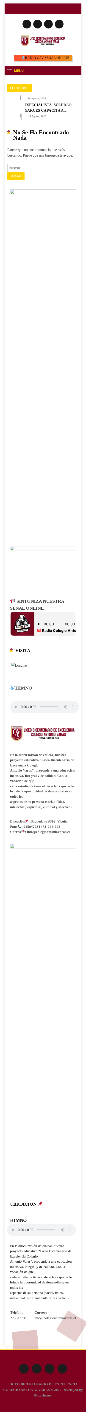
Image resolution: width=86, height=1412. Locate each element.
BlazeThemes (43, 1395)
